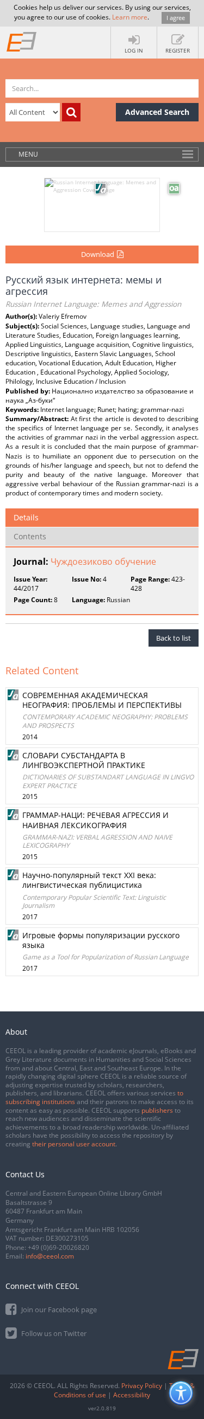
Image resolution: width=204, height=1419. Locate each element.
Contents (30, 536)
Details (26, 517)
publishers (157, 1110)
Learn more (129, 17)
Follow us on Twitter (53, 1333)
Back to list (173, 638)
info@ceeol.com (50, 1256)
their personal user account (73, 1144)
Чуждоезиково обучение (103, 561)
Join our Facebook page (58, 1309)
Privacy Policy (141, 1385)
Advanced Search (157, 112)
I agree (175, 18)
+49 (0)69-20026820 (58, 1247)
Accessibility (131, 1394)
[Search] (71, 112)
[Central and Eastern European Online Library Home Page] (21, 41)
